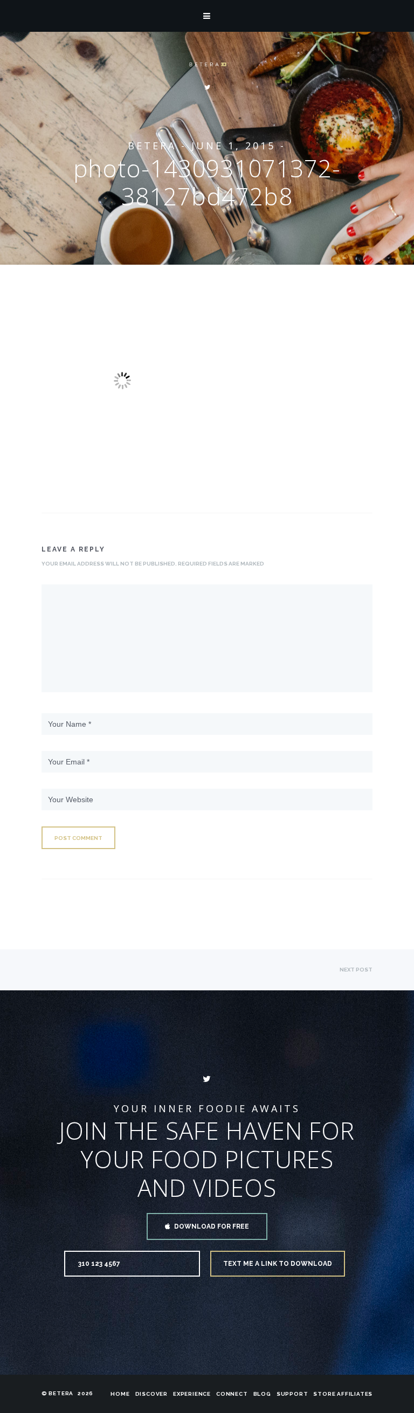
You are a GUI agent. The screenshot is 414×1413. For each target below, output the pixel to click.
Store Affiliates (342, 1394)
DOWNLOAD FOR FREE (211, 1226)
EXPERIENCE (192, 1394)
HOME (120, 1394)
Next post (356, 970)
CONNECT (232, 1394)
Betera (152, 145)
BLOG (262, 1394)
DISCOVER (151, 1394)
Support (292, 1394)
